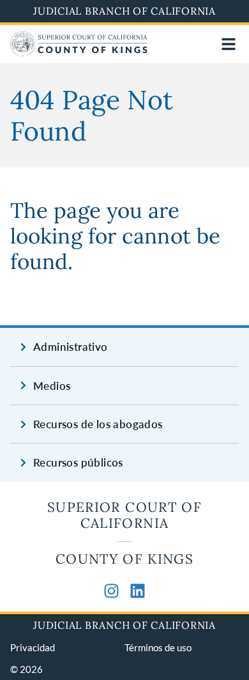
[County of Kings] (78, 52)
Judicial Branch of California (124, 10)
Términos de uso (158, 647)
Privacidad (32, 647)
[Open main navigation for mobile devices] (228, 44)
